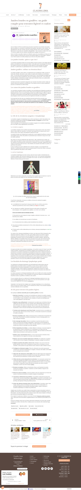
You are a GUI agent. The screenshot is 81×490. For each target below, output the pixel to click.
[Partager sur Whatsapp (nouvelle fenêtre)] (79, 179)
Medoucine (44, 488)
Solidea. (32, 364)
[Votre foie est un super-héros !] (36, 429)
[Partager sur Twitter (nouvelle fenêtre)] (79, 175)
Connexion (69, 488)
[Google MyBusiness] (45, 468)
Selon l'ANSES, (34, 378)
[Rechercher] (68, 20)
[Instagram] (51, 468)
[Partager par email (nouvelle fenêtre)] (79, 181)
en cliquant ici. (31, 281)
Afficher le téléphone (18, 465)
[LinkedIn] (48, 468)
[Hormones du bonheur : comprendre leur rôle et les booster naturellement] (25, 429)
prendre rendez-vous (18, 279)
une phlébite (36, 110)
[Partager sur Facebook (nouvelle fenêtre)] (79, 172)
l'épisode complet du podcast (43, 396)
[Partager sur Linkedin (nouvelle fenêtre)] (79, 177)
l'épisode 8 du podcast (37, 245)
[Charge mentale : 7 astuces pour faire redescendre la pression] (47, 429)
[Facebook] (42, 468)
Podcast (56, 143)
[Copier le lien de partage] (79, 183)
